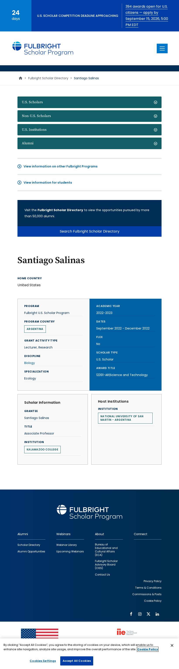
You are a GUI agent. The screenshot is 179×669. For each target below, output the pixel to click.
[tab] (89, 102)
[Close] (172, 645)
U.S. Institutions (34, 130)
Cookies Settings (43, 661)
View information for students (48, 182)
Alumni (27, 143)
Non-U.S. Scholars (36, 116)
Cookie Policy (147, 649)
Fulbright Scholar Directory (48, 78)
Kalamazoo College (42, 449)
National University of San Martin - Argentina (122, 418)
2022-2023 (104, 313)
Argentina (35, 329)
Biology (29, 363)
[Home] (43, 48)
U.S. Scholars (32, 102)
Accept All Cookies (77, 661)
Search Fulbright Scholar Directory (89, 231)
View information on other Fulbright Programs (61, 166)
